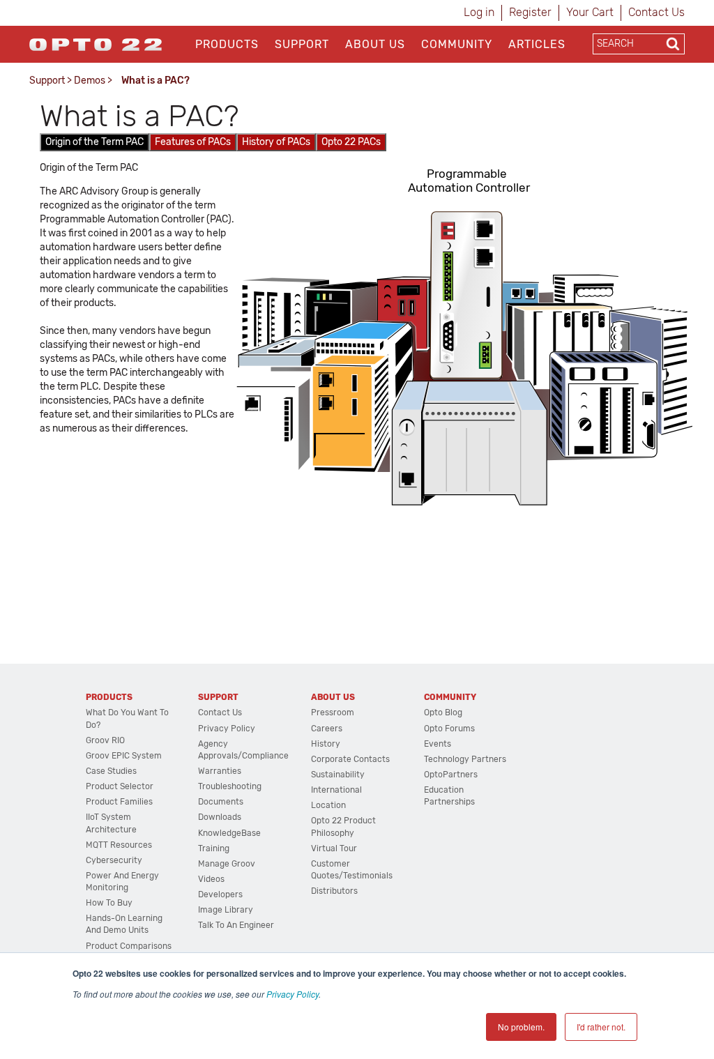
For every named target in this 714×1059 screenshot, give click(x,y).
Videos (211, 879)
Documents (220, 802)
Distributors (334, 891)
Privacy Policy (292, 994)
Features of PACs (193, 142)
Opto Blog (443, 712)
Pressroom (332, 712)
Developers (220, 894)
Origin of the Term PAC (94, 142)
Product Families (119, 802)
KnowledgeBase (229, 833)
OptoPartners (451, 774)
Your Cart (590, 12)
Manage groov (226, 864)
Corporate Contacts (350, 759)
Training (213, 848)
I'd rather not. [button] (601, 1027)
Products (227, 44)
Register (530, 12)
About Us (375, 44)
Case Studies (111, 771)
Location (328, 805)
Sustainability (338, 774)
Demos (89, 80)
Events (437, 744)
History (325, 744)
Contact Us (656, 12)
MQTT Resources (119, 845)
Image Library (225, 910)
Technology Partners (465, 759)
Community (456, 44)
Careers (326, 728)
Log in (479, 12)
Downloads (219, 817)
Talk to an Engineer (236, 925)
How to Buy (109, 903)
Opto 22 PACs (351, 142)
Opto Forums (449, 728)
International (336, 790)
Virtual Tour (334, 848)
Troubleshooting (229, 786)
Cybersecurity (114, 860)
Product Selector (119, 786)
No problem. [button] (521, 1027)
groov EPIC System (124, 756)
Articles (536, 44)
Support (302, 44)
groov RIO (105, 740)
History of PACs (276, 142)
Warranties (219, 771)
